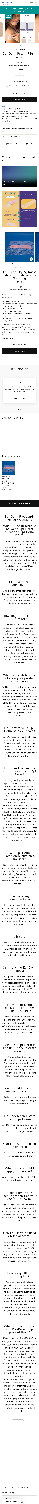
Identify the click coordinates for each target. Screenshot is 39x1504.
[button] (11, 1501)
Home (15, 49)
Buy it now (19, 100)
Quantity (19, 70)
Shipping (12, 65)
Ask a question (11, 137)
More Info (7, 1498)
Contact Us (8, 1493)
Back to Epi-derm (21, 503)
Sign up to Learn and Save (16, 1487)
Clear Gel (8, 86)
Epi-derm (22, 49)
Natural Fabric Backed (24, 86)
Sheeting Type (19, 82)
